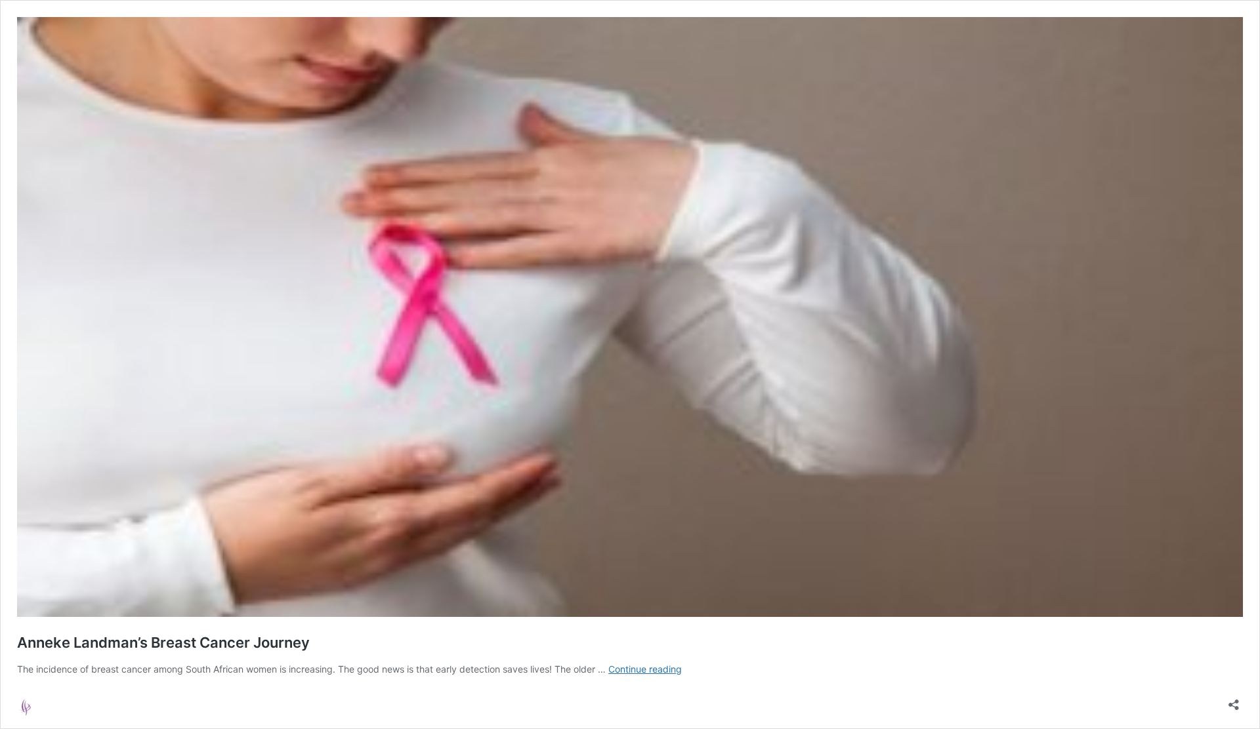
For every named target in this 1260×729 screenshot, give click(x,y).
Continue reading (645, 669)
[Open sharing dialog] (1234, 700)
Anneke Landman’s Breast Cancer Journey (163, 642)
